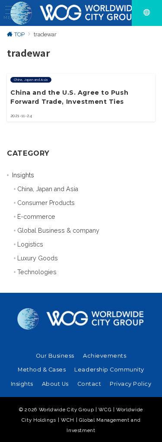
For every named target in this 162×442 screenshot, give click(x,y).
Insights (23, 175)
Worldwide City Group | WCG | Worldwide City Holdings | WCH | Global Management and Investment (82, 420)
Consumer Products (46, 202)
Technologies (37, 272)
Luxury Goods (37, 258)
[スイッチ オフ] (147, 13)
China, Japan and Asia (47, 189)
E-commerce (36, 216)
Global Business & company (58, 230)
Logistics (30, 244)
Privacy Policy (130, 384)
